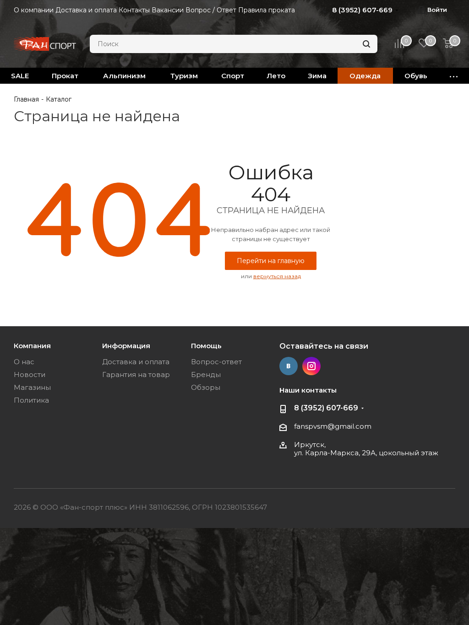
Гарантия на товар (136, 374)
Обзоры (205, 387)
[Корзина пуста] (448, 44)
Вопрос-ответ (216, 361)
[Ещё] (454, 76)
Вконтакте (288, 366)
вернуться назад (277, 276)
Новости (29, 374)
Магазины (32, 387)
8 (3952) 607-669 (326, 408)
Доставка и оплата (135, 361)
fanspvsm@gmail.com (332, 426)
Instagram (311, 366)
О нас (24, 361)
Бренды (206, 374)
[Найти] (366, 44)
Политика (31, 400)
